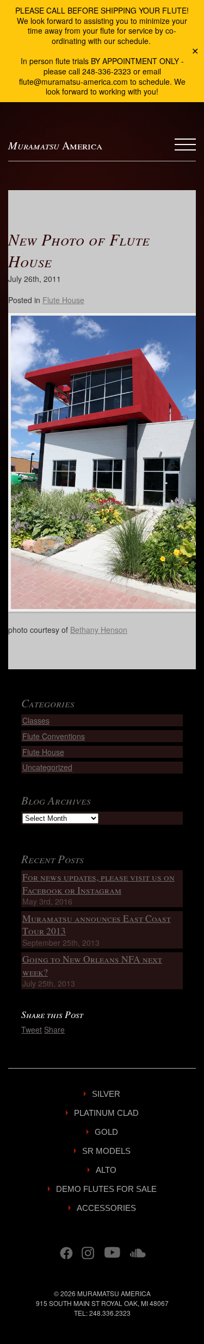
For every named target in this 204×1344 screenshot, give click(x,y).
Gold (106, 1131)
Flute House (63, 299)
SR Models (106, 1150)
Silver (106, 1093)
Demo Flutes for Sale (106, 1189)
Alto (106, 1170)
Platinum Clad (106, 1112)
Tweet (31, 1029)
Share (54, 1029)
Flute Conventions (53, 736)
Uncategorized (47, 767)
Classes (36, 720)
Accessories (106, 1208)
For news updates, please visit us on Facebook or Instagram (98, 883)
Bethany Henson (98, 629)
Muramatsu (55, 145)
